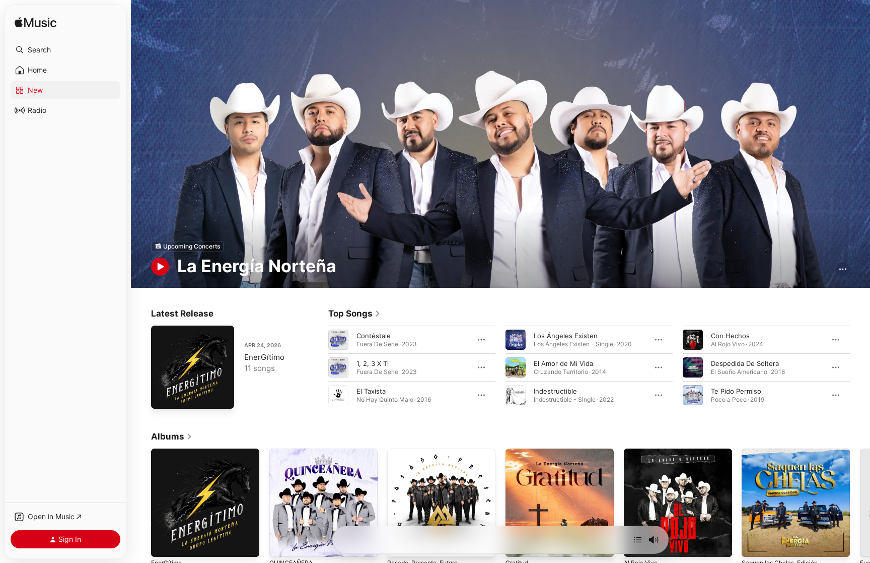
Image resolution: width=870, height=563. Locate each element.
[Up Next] (638, 540)
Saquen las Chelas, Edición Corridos (784, 457)
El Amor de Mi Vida (563, 363)
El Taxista (371, 391)
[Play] (160, 267)
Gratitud (518, 453)
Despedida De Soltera (745, 363)
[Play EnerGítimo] (163, 396)
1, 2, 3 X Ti (372, 363)
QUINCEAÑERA (293, 453)
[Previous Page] (318, 367)
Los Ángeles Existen (566, 335)
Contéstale (373, 335)
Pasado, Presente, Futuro (427, 453)
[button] (65, 49)
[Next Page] (860, 367)
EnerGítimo (264, 357)
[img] (35, 23)
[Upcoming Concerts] (187, 246)
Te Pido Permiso (736, 391)
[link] (354, 313)
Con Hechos (730, 335)
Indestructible (555, 391)
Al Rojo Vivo (642, 453)
